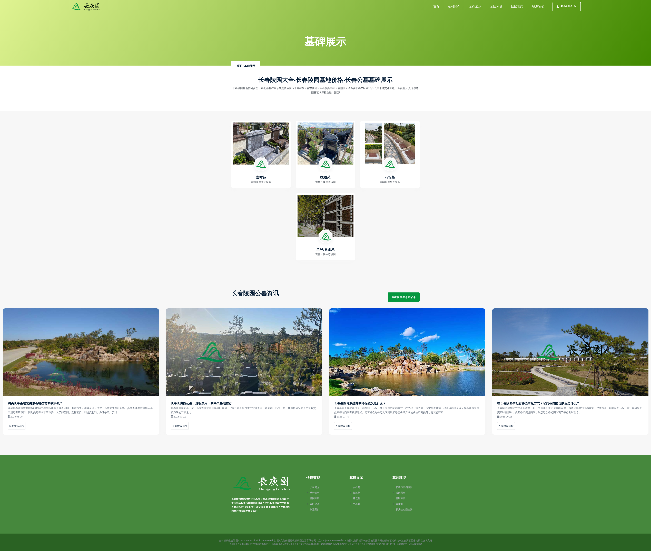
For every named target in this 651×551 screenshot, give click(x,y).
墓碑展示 (475, 6)
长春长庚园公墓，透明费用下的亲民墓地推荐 (38, 403)
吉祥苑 (356, 487)
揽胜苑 (356, 492)
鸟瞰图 (399, 504)
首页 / (240, 65)
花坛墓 (356, 498)
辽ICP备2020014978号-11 (332, 540)
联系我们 (538, 6)
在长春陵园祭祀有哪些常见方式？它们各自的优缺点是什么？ (375, 403)
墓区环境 (400, 498)
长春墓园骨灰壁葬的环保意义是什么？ (197, 403)
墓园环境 (496, 6)
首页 (436, 6)
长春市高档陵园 (404, 487)
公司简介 (454, 6)
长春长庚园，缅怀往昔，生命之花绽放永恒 (526, 403)
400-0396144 (568, 6)
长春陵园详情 (16, 425)
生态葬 (356, 504)
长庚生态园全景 (404, 509)
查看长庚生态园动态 (403, 297)
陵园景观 (400, 492)
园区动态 (517, 6)
